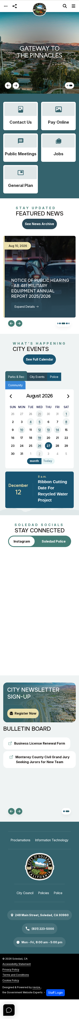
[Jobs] (58, 147)
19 (39, 438)
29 (39, 414)
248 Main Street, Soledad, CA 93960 (42, 915)
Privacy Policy (10, 969)
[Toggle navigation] (6, 6)
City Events (37, 377)
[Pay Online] (58, 116)
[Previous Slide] (8, 85)
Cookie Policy (10, 980)
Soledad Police (54, 541)
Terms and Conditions (15, 974)
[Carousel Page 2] (57, 323)
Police (54, 377)
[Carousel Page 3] (60, 323)
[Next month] (68, 396)
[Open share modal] (15, 6)
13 (48, 430)
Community (15, 385)
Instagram (22, 541)
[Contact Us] (20, 116)
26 (39, 445)
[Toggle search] (65, 6)
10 (21, 430)
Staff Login (55, 992)
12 (39, 430)
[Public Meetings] (20, 147)
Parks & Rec (16, 377)
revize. (36, 987)
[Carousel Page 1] (67, 85)
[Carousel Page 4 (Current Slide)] (63, 323)
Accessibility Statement (16, 964)
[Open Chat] (9, 1010)
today (47, 461)
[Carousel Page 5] (67, 323)
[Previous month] (11, 396)
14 (57, 430)
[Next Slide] (16, 85)
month (34, 461)
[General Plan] (20, 179)
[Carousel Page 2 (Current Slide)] (70, 85)
